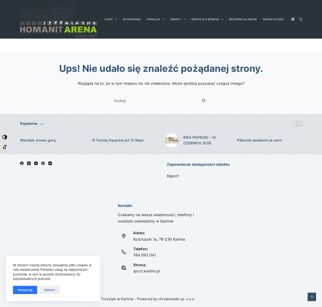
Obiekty (175, 19)
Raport (173, 176)
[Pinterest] (43, 163)
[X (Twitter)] (29, 163)
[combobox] (156, 100)
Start (108, 19)
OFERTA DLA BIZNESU (205, 19)
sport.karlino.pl (146, 271)
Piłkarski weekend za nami (259, 140)
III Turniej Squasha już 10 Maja (118, 140)
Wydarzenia (132, 19)
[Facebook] (292, 19)
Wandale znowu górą (38, 140)
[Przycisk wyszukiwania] (203, 100)
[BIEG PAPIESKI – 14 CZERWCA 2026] (172, 140)
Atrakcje (153, 19)
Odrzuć (49, 290)
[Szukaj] (300, 19)
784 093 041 (144, 255)
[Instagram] (36, 163)
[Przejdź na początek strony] (312, 297)
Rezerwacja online (243, 19)
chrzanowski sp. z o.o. (176, 299)
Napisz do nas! (273, 19)
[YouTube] (50, 163)
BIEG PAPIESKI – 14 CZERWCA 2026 (199, 140)
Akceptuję (25, 290)
